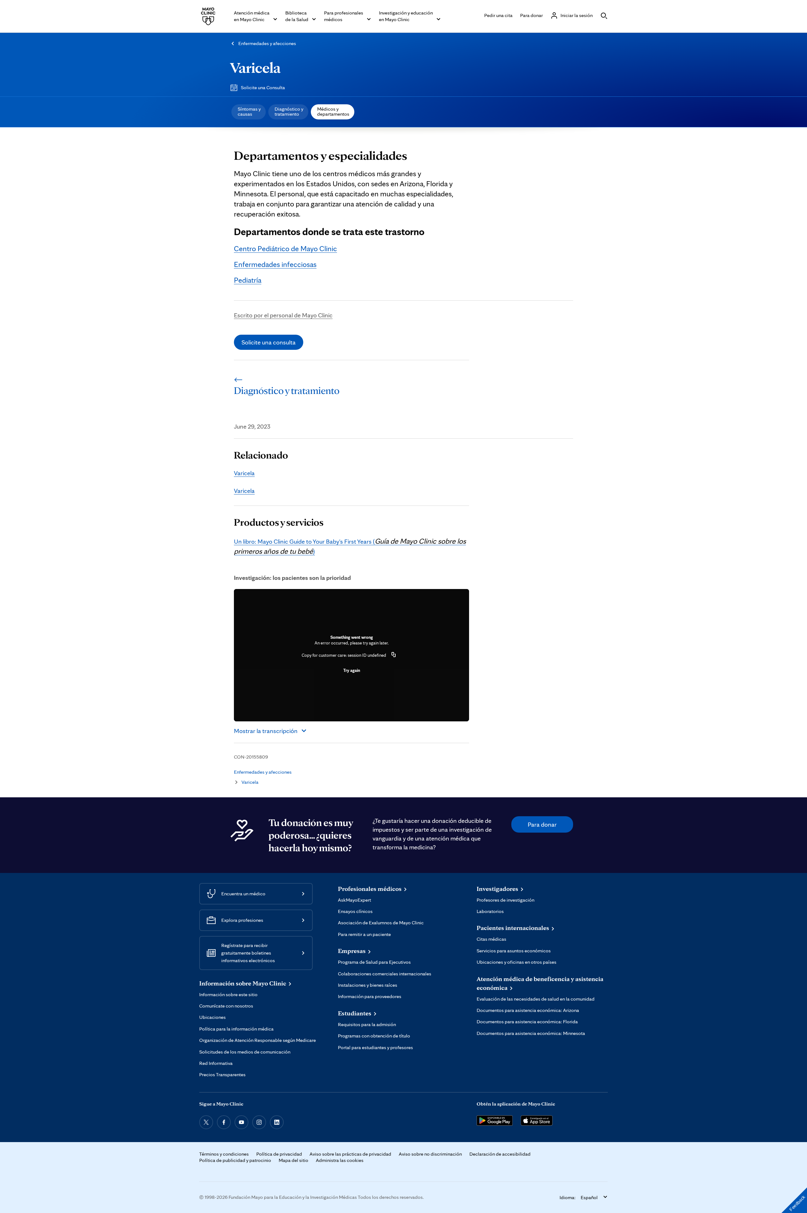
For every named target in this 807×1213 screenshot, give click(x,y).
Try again (351, 670)
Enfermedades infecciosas (275, 264)
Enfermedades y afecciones (267, 43)
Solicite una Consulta (263, 87)
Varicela (255, 67)
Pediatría (247, 280)
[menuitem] (248, 112)
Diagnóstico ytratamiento (289, 111)
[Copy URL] (394, 655)
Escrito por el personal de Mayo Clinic (283, 315)
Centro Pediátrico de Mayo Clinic (285, 248)
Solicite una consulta (268, 342)
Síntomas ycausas (249, 111)
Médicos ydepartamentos (333, 111)
